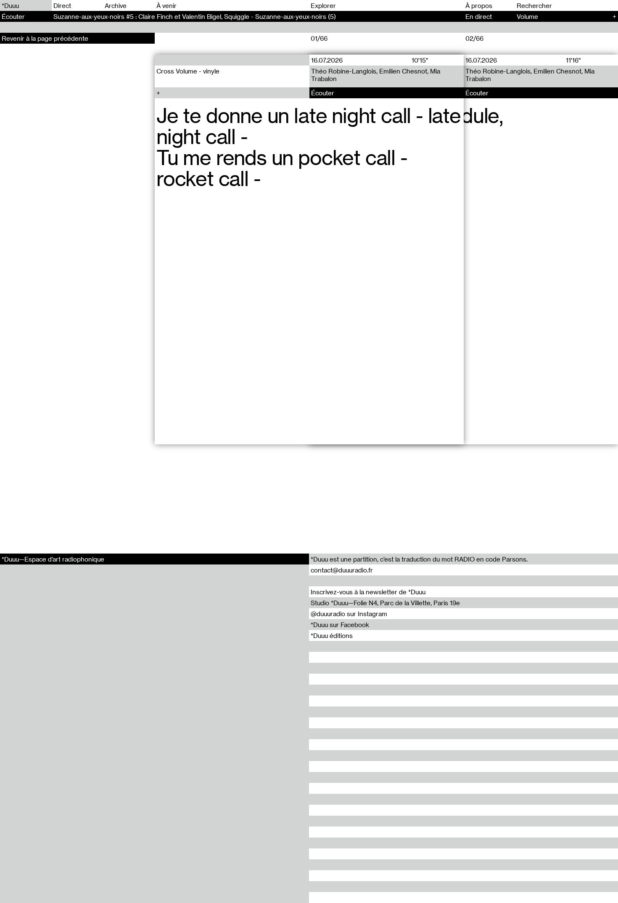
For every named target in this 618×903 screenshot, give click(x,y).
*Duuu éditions (332, 635)
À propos (478, 5)
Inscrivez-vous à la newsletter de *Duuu (368, 592)
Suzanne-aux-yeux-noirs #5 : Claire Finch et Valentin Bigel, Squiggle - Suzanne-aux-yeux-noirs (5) (194, 16)
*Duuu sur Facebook (340, 624)
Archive (116, 5)
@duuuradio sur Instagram (349, 613)
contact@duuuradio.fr (342, 570)
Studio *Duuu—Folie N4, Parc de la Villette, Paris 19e (385, 602)
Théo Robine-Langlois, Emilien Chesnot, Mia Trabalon (375, 74)
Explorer (323, 5)
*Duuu (10, 5)
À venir (166, 5)
